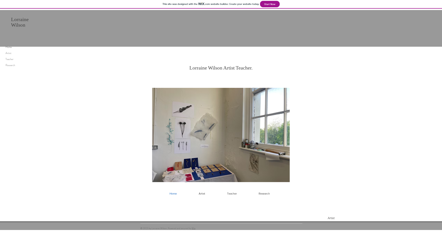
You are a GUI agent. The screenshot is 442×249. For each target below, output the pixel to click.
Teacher (9, 59)
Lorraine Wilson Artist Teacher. (221, 68)
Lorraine (20, 19)
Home (9, 47)
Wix (193, 228)
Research (10, 65)
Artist (8, 53)
